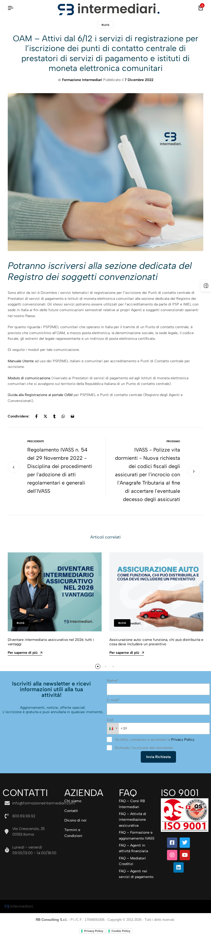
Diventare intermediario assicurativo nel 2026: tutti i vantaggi (51, 642)
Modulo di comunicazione (29, 378)
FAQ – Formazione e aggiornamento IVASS (136, 835)
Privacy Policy (182, 739)
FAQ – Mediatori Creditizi (132, 861)
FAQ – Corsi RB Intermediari (132, 804)
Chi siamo (72, 801)
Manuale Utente (21, 361)
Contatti (71, 811)
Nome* (113, 680)
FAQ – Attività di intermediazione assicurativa (132, 820)
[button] (97, 666)
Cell (110, 720)
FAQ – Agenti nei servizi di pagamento (136, 874)
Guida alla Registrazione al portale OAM (40, 395)
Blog (105, 25)
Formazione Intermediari (82, 80)
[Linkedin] (178, 867)
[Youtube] (185, 855)
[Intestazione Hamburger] (10, 8)
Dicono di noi (75, 820)
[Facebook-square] (172, 843)
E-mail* (113, 700)
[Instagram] (172, 855)
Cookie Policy (120, 931)
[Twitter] (185, 843)
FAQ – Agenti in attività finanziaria (133, 848)
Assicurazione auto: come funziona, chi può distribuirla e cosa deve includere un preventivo (156, 642)
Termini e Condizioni (73, 833)
